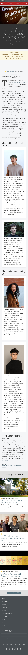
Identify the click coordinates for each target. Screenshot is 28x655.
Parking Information (6, 641)
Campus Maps (5, 638)
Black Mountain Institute (18, 82)
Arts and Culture (10, 71)
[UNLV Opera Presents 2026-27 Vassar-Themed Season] (14, 495)
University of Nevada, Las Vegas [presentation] (2, 1)
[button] (1, 3)
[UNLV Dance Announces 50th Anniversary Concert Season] (14, 570)
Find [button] (26, 3)
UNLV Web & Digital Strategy (19, 644)
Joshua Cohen (14, 74)
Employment (5, 598)
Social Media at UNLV (14, 652)
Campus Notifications (7, 613)
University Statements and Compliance (10, 616)
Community (4, 607)
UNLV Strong (5, 601)
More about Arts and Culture (14, 593)
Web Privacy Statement (7, 619)
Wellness (4, 604)
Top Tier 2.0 (4, 610)
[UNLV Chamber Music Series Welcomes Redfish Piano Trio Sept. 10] (14, 532)
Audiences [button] (24, 0)
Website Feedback (6, 625)
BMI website (5, 460)
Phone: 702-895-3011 (6, 635)
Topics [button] (18, 0)
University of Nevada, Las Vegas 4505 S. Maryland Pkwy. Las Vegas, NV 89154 (9, 630)
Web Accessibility (6, 622)
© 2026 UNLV (6, 644)
